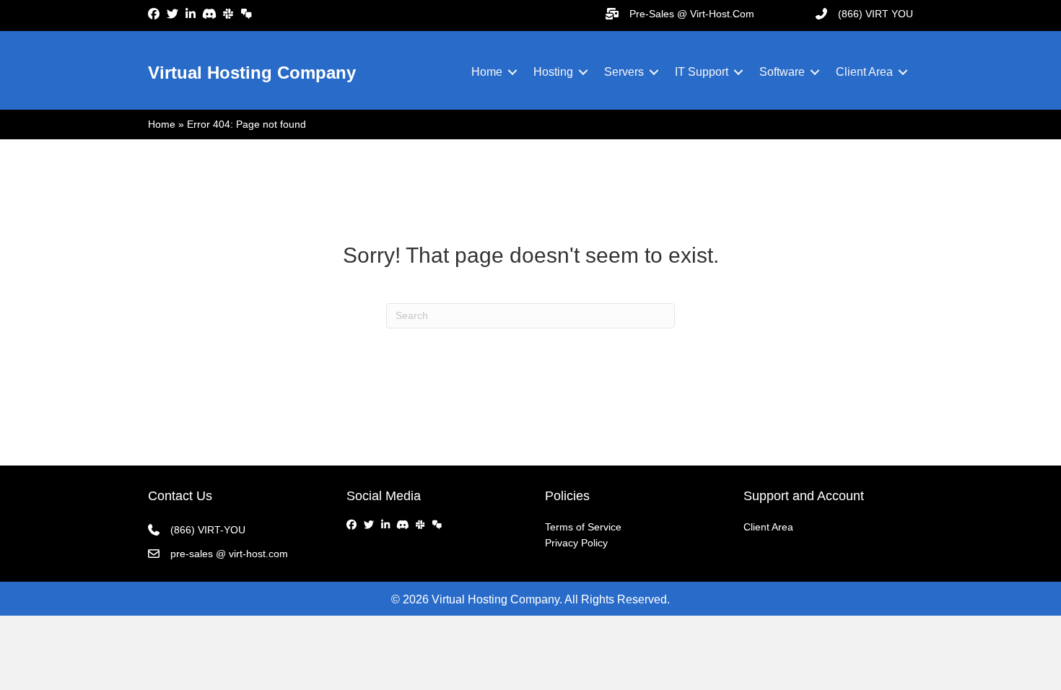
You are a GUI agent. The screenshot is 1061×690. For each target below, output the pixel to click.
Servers (624, 72)
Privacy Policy (576, 543)
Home (486, 72)
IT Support (701, 72)
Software (782, 72)
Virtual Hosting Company (252, 72)
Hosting (553, 72)
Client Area (864, 72)
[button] (512, 72)
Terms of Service (583, 527)
